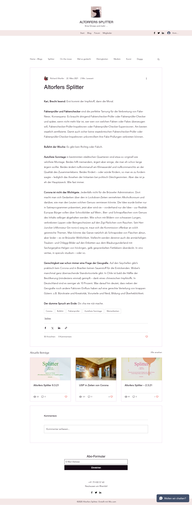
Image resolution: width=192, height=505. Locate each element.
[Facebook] (154, 33)
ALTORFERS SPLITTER (96, 22)
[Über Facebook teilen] (45, 328)
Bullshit (60, 311)
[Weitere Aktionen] (146, 78)
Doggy (140, 59)
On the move (66, 59)
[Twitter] (158, 33)
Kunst (128, 59)
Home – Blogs (36, 59)
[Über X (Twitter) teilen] (52, 328)
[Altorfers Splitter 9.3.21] (50, 369)
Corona (49, 311)
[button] (158, 59)
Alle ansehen (156, 352)
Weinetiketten (113, 311)
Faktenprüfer (74, 311)
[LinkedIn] (162, 33)
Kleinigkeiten (102, 59)
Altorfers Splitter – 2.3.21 (138, 385)
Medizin (117, 59)
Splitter (51, 59)
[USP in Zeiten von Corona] (96, 369)
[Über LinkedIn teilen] (59, 328)
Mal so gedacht (84, 59)
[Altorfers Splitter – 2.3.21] (141, 369)
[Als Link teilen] (66, 328)
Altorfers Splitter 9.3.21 (46, 385)
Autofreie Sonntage (93, 311)
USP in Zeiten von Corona (94, 385)
